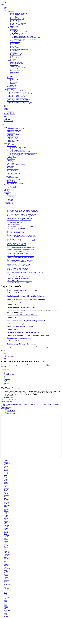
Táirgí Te (3, 401)
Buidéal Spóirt (4, 405)
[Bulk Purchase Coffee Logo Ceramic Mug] (22, 315)
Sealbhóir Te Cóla (11, 86)
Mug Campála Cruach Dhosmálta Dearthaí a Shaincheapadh (22, 211)
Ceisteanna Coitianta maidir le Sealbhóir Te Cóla (19, 102)
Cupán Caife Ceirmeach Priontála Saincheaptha (23, 332)
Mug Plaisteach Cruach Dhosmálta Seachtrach (25, 39)
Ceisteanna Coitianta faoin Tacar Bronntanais (18, 103)
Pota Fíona (13, 85)
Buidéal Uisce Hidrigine (16, 24)
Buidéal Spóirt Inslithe (16, 62)
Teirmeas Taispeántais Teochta (18, 68)
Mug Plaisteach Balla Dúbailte (21, 32)
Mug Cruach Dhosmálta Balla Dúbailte (24, 36)
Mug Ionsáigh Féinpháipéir (17, 40)
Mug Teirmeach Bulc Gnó (14, 224)
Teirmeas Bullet (14, 65)
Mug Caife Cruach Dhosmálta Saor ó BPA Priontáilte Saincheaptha (24, 274)
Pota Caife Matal (14, 72)
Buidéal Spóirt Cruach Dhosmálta (19, 13)
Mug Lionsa (13, 56)
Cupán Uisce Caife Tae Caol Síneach (16, 245)
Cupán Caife (13, 29)
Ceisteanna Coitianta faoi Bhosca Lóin (17, 98)
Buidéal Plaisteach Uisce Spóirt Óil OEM (17, 270)
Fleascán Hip (13, 80)
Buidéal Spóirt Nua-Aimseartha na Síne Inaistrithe (20, 257)
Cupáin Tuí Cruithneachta (16, 57)
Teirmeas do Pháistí (15, 66)
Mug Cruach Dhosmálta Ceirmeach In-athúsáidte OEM (21, 240)
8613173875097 (11, 411)
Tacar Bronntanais (11, 88)
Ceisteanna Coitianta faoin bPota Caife (17, 95)
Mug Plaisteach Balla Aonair (21, 33)
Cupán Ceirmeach (15, 47)
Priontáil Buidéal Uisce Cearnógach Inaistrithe (19, 282)
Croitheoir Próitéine (15, 42)
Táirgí (5, 118)
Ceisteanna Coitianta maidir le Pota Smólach (18, 99)
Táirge (5, 10)
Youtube (6, 108)
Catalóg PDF (10, 112)
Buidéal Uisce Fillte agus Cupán (18, 23)
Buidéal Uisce (10, 11)
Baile (5, 7)
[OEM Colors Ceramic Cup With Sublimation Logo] (22, 290)
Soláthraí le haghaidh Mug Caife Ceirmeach (21, 344)
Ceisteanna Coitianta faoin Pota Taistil (16, 96)
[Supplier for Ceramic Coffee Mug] (19, 338)
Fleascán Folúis (11, 60)
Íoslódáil (6, 109)
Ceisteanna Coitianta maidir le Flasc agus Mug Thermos (21, 93)
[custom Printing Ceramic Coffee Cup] (20, 326)
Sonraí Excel (10, 111)
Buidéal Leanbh (14, 26)
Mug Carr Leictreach (15, 55)
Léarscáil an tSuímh (11, 401)
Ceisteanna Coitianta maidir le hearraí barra (18, 101)
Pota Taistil (10, 73)
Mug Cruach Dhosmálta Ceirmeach (19, 49)
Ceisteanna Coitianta (9, 89)
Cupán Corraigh (14, 43)
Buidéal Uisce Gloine (15, 20)
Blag (5, 106)
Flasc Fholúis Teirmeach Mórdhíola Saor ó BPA (19, 228)
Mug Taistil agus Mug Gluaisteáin (19, 34)
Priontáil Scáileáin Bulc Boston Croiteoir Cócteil (19, 261)
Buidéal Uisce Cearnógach (17, 19)
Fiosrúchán (3, 366)
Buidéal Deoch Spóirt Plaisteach (39, 404)
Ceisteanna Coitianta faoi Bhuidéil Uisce (17, 91)
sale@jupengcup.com (9, 397)
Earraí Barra (10, 78)
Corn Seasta (13, 46)
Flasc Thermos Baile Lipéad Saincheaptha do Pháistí (20, 249)
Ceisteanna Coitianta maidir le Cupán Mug (18, 92)
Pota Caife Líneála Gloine (17, 70)
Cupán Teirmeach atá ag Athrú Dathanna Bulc (19, 220)
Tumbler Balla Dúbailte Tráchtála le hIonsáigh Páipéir (20, 215)
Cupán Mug (10, 27)
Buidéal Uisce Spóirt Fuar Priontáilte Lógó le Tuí (19, 278)
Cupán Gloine (14, 50)
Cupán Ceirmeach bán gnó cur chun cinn (21, 307)
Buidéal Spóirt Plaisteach (16, 16)
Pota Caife (9, 69)
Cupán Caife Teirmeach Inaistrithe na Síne (18, 265)
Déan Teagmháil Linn (9, 114)
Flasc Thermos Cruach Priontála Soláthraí (17, 253)
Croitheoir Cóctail (14, 79)
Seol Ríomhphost (5, 408)
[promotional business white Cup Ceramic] (18, 302)
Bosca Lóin (10, 75)
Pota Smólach (10, 76)
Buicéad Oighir (14, 82)
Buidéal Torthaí (14, 17)
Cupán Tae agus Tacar (16, 53)
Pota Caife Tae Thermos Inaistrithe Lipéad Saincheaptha (21, 236)
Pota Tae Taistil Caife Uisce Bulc (15, 232)
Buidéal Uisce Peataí (15, 21)
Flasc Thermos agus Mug (16, 63)
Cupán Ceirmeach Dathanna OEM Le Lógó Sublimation (26, 296)
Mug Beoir (13, 52)
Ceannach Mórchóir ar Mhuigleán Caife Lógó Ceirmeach (26, 321)
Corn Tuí (12, 44)
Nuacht (6, 105)
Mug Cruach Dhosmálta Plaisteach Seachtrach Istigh (27, 37)
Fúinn (5, 9)
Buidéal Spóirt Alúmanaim (17, 14)
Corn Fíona (13, 83)
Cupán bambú (14, 59)
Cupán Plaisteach (14, 30)
